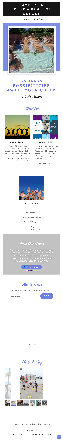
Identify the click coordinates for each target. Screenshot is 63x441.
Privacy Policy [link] (19, 434)
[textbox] (24, 296)
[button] (9, 19)
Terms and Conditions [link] (39, 434)
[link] (31, 20)
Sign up (46, 296)
